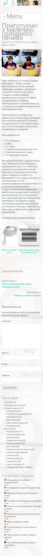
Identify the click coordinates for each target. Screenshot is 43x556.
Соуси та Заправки (14, 464)
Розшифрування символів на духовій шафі (23, 488)
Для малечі (11, 437)
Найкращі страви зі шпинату (27, 295)
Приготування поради (15, 423)
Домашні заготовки (14, 440)
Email (5, 364)
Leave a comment (8, 45)
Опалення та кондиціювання (18, 414)
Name (5, 353)
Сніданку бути (12, 461)
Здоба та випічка (13, 443)
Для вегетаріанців (14, 435)
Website (6, 375)
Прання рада (12, 420)
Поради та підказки (12, 408)
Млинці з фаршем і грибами (18, 522)
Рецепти (7, 429)
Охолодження (12, 417)
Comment (6, 321)
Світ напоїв (11, 455)
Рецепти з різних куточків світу (19, 449)
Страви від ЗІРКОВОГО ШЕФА (18, 467)
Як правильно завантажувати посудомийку (24, 501)
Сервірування (12, 426)
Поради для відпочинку (13, 405)
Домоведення (12, 411)
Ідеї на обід (11, 446)
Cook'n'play (18, 271)
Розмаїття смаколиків (15, 452)
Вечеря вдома (12, 432)
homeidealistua (32, 42)
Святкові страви (13, 458)
